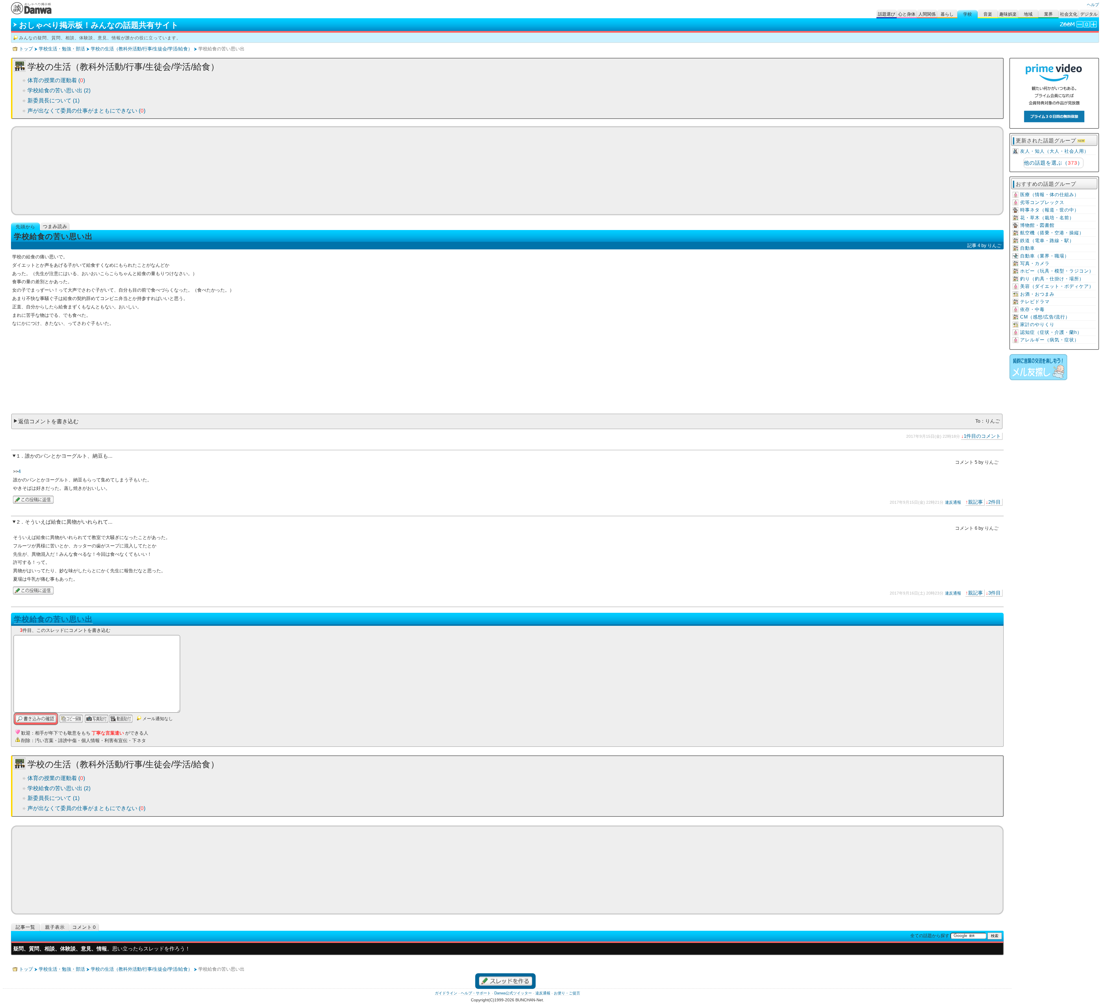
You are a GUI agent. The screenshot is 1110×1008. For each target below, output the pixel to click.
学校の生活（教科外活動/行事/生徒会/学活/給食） (142, 48)
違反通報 (953, 502)
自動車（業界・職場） (1044, 255)
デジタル (1089, 14)
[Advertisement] (507, 170)
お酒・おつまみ (1037, 294)
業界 (1048, 14)
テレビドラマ (1035, 301)
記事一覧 (25, 927)
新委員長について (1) (53, 101)
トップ (26, 48)
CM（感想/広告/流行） (1045, 316)
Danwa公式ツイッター (513, 993)
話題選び (886, 14)
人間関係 (927, 14)
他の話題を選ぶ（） (1053, 163)
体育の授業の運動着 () (56, 80)
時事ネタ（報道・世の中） (1049, 209)
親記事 (975, 502)
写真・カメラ (1035, 263)
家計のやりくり (1037, 324)
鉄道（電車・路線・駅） (1047, 240)
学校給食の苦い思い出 (53, 619)
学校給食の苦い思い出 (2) (58, 90)
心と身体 (906, 14)
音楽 (987, 14)
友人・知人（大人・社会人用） (1054, 151)
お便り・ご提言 (567, 993)
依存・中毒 (1032, 309)
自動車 (1027, 248)
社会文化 (1068, 14)
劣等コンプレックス (1042, 202)
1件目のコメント (982, 436)
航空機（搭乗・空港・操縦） (1052, 232)
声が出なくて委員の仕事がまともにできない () (86, 111)
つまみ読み (55, 226)
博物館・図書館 (1037, 225)
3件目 (994, 593)
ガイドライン (446, 993)
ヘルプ (1093, 4)
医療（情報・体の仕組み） (1049, 194)
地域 (1028, 14)
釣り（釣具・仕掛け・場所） (1052, 278)
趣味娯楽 (1008, 14)
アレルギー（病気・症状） (1049, 339)
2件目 (994, 502)
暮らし (947, 14)
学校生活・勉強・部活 (62, 48)
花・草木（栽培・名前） (1047, 217)
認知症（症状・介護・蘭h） (1051, 332)
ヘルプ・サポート (476, 993)
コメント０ (84, 927)
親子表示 (55, 927)
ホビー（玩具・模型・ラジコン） (1057, 270)
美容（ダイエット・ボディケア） (1057, 286)
